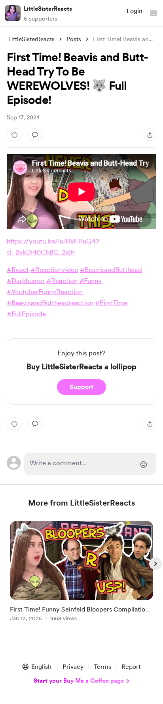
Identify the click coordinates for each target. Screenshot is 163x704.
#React (18, 270)
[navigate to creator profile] (13, 13)
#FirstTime (111, 303)
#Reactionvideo (54, 270)
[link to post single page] (81, 572)
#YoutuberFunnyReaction (45, 292)
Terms (102, 666)
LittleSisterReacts (48, 8)
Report (130, 666)
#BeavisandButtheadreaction (50, 303)
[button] (153, 13)
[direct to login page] (90, 464)
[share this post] (150, 134)
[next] (155, 563)
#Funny (90, 281)
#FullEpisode (26, 314)
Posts (73, 39)
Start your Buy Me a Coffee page (79, 680)
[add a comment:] (35, 134)
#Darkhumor (26, 281)
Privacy (73, 666)
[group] (81, 575)
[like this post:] (15, 134)
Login (134, 11)
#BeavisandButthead (111, 270)
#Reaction (62, 281)
